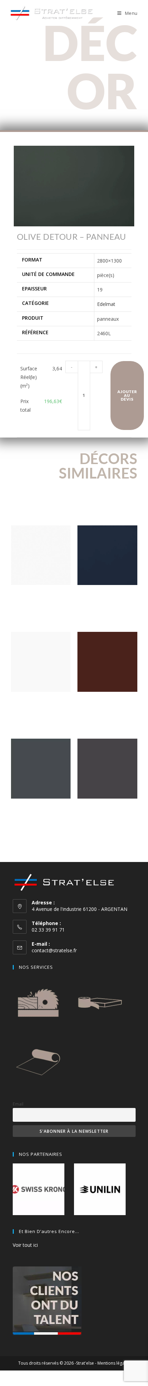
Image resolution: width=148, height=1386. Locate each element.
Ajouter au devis (127, 395)
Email (18, 1104)
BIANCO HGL (40, 595)
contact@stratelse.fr (54, 950)
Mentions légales (113, 1363)
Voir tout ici (25, 1245)
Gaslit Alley (40, 809)
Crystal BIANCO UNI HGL (41, 702)
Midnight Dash (107, 595)
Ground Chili (107, 702)
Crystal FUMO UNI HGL (107, 809)
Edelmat (106, 304)
